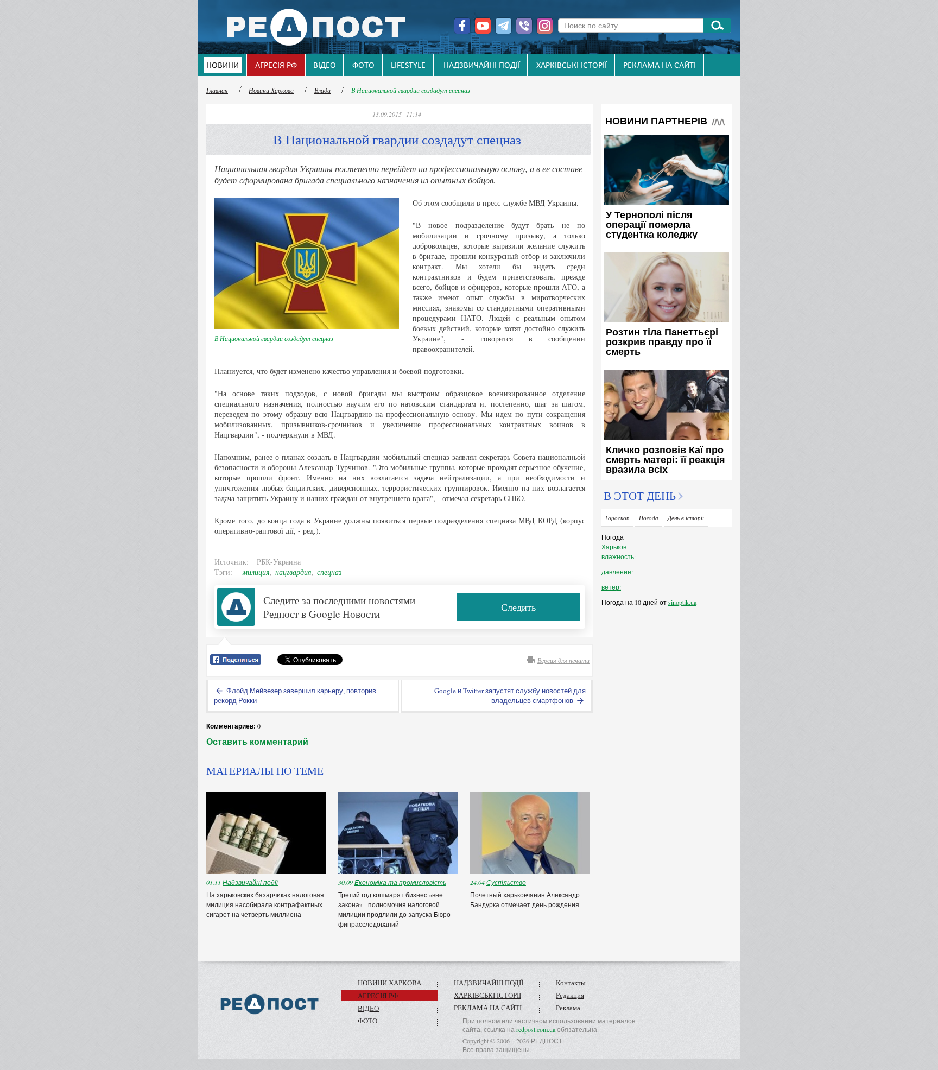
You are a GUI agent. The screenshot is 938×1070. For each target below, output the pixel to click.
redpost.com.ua (535, 1029)
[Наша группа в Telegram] (503, 25)
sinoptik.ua (682, 602)
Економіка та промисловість (400, 882)
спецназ (329, 572)
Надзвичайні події (481, 65)
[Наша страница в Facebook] (462, 25)
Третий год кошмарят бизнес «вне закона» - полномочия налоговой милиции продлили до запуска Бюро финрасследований (394, 909)
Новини (222, 65)
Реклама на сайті (659, 65)
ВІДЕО (324, 65)
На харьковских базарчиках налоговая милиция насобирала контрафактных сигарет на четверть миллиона (265, 904)
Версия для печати (563, 660)
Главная (217, 90)
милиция (256, 572)
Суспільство (506, 882)
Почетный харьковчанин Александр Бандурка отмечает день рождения (525, 899)
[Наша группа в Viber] (524, 25)
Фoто (363, 65)
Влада (322, 90)
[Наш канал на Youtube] (482, 25)
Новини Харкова (271, 90)
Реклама (568, 1007)
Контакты (571, 982)
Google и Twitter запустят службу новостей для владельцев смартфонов (510, 695)
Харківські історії (571, 65)
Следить (518, 606)
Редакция (570, 995)
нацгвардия (293, 572)
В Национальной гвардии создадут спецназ (410, 90)
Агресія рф (276, 65)
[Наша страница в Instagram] (544, 25)
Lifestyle (408, 65)
